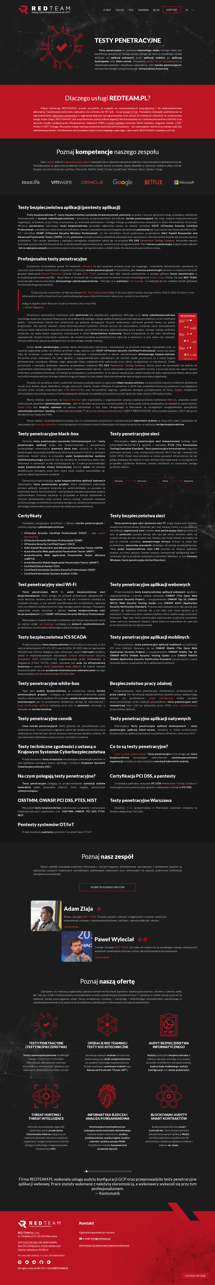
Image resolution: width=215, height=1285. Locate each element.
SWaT (77, 666)
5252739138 (30, 1242)
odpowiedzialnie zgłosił (77, 161)
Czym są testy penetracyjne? (130, 753)
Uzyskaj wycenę (195, 1275)
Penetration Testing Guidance (157, 240)
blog (156, 9)
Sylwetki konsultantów (107, 887)
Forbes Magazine (34, 307)
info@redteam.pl (100, 1238)
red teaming (136, 281)
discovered (101, 292)
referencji (87, 266)
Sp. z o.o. (29, 1232)
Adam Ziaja (157, 277)
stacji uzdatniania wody (57, 666)
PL (187, 9)
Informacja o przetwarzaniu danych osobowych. (104, 1245)
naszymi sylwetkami (47, 424)
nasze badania (116, 123)
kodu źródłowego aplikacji (33, 705)
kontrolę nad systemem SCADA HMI (53, 673)
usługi (120, 9)
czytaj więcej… (72, 926)
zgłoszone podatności (64, 115)
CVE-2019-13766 (74, 389)
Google (178, 389)
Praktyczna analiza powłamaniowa (103, 410)
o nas (107, 9)
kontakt (172, 9)
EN (192, 9)
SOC (131, 9)
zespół (50, 161)
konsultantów (146, 108)
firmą (129, 807)
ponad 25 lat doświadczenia (163, 61)
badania (144, 9)
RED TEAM (89, 273)
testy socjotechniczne (185, 705)
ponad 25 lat (130, 111)
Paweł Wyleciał (51, 273)
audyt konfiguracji (161, 698)
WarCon (172, 399)
